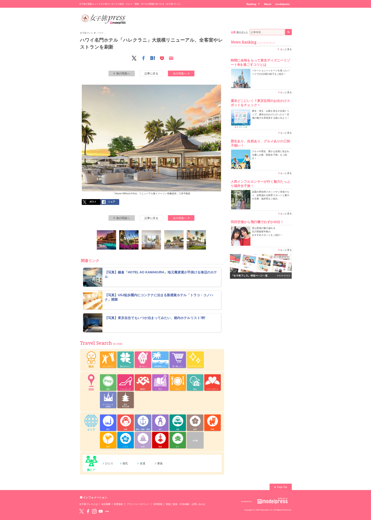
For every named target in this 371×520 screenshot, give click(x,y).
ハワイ (100, 33)
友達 (142, 463)
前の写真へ (123, 73)
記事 (233, 32)
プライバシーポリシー (138, 504)
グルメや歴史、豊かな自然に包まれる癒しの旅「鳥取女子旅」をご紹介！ (270, 155)
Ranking (251, 4)
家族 (160, 463)
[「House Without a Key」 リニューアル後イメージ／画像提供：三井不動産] (196, 240)
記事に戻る (151, 73)
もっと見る (286, 49)
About (267, 4)
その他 (195, 441)
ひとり (109, 463)
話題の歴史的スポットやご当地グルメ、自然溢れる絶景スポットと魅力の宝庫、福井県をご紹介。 (270, 195)
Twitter (81, 511)
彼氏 (125, 463)
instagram (94, 511)
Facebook (88, 511)
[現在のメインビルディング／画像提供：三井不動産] (129, 240)
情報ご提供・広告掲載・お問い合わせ (185, 504)
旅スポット (242, 32)
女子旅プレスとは (88, 504)
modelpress (282, 4)
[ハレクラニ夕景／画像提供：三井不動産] (106, 240)
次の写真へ (179, 73)
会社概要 (106, 504)
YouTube (100, 511)
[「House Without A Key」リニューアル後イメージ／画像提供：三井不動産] (174, 240)
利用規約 (118, 504)
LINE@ (107, 511)
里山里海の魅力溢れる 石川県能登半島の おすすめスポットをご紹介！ (267, 231)
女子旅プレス (86, 33)
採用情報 (158, 504)
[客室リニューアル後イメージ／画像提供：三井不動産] (151, 240)
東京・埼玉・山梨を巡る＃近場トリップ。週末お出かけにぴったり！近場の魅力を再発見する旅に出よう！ (270, 114)
